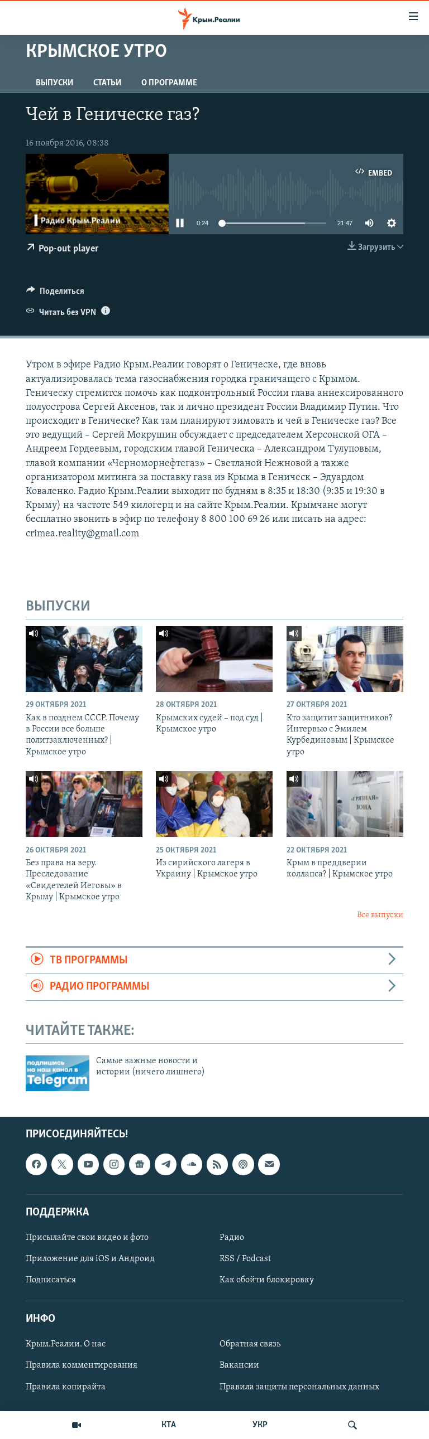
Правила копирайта (66, 1386)
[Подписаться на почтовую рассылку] (268, 1164)
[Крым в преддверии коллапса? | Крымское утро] (345, 804)
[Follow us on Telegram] (165, 1164)
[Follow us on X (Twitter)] (62, 1164)
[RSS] (217, 1164)
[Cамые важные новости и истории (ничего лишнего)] (57, 1073)
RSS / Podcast (245, 1258)
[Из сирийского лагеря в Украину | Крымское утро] (214, 804)
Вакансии (239, 1365)
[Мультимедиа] (76, 1425)
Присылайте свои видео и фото (87, 1237)
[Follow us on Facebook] (36, 1164)
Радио (232, 1237)
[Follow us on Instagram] (114, 1164)
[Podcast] (243, 1164)
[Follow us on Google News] (139, 1164)
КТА (168, 1425)
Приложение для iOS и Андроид (90, 1258)
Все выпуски (380, 915)
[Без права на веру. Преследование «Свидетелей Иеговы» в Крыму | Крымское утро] (84, 804)
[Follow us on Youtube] (88, 1164)
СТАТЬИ (107, 83)
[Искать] (352, 1425)
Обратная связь (250, 1344)
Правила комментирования (81, 1365)
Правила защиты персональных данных (299, 1386)
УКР (260, 1425)
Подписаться (51, 1280)
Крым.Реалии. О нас (66, 1344)
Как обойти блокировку (267, 1280)
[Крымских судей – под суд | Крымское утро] (214, 659)
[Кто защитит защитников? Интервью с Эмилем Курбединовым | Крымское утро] (345, 659)
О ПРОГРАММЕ (169, 83)
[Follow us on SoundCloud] (191, 1164)
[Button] (55, 293)
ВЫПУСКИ (54, 83)
